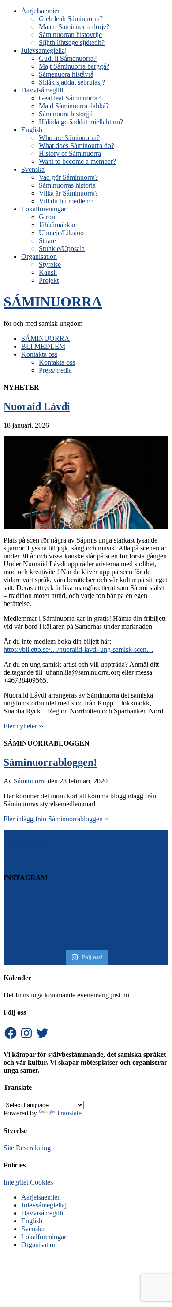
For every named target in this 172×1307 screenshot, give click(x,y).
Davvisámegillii (43, 1213)
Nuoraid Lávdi (37, 406)
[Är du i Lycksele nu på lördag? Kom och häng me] (86, 923)
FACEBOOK (24, 843)
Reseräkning (33, 1148)
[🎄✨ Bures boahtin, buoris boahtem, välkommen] (86, 901)
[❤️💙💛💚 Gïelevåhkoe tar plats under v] (86, 944)
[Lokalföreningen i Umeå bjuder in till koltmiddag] (86, 894)
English (31, 1221)
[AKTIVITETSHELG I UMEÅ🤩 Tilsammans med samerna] (86, 908)
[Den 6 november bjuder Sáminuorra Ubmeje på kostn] (86, 937)
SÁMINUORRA (53, 302)
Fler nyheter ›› (23, 726)
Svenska (33, 1229)
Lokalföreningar (43, 1237)
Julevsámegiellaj (44, 1205)
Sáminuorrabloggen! (50, 762)
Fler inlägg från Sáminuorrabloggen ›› (56, 819)
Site (9, 1148)
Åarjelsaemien (41, 1197)
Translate (69, 1113)
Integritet (16, 1182)
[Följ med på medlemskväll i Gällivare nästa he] (86, 915)
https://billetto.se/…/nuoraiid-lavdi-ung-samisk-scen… (78, 649)
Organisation (39, 1244)
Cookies (41, 1182)
